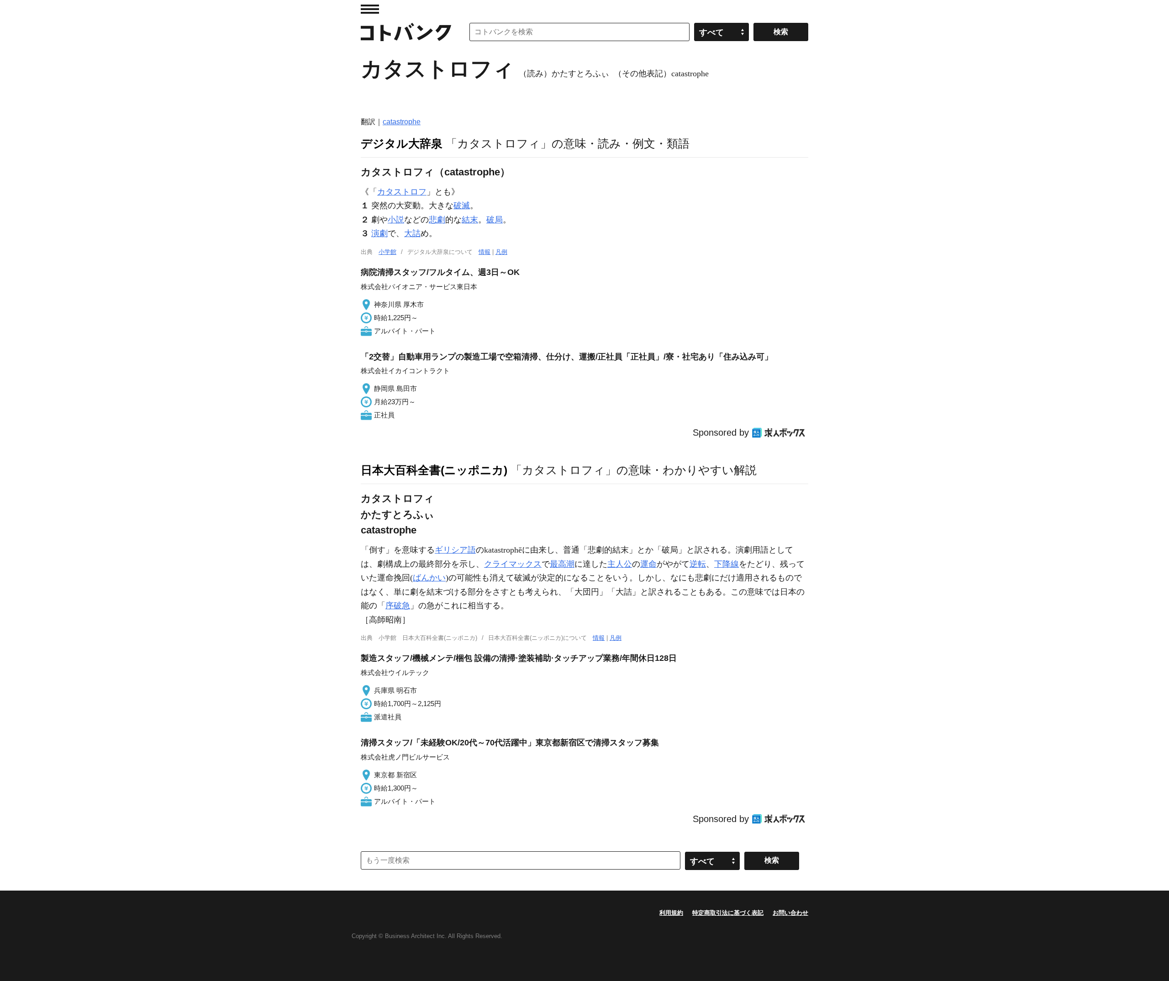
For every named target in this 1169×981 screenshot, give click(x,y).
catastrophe (402, 122)
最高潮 (562, 564)
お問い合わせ (790, 912)
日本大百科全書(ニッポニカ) (434, 470)
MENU (370, 9)
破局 (494, 219)
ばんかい (429, 577)
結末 (470, 219)
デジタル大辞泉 (401, 143)
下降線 (726, 564)
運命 (648, 564)
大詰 (412, 233)
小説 (396, 219)
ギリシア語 (455, 549)
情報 (484, 251)
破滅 (461, 205)
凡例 (501, 251)
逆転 (698, 564)
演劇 (379, 233)
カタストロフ (402, 191)
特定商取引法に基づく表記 (728, 912)
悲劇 (437, 219)
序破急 (397, 605)
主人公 (619, 564)
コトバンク (406, 32)
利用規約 (671, 912)
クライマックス (513, 564)
